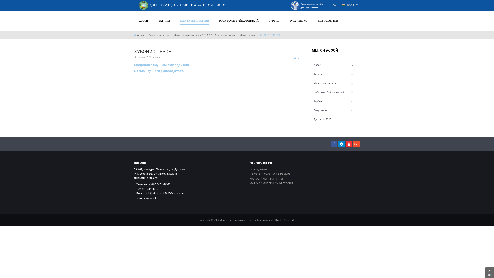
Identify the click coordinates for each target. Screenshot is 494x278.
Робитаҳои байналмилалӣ (329, 92)
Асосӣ (140, 35)
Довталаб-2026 (322, 119)
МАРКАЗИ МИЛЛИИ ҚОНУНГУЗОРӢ (271, 183)
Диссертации (228, 35)
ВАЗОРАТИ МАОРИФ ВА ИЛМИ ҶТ (271, 174)
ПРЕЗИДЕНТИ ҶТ (260, 169)
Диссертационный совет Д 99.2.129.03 (195, 35)
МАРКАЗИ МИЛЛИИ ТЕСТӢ (266, 178)
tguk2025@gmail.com (172, 193)
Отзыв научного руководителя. (159, 71)
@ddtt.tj (154, 193)
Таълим (318, 74)
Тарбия (318, 101)
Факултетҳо (320, 110)
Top (490, 274)
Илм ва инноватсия (159, 35)
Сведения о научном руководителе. (162, 65)
